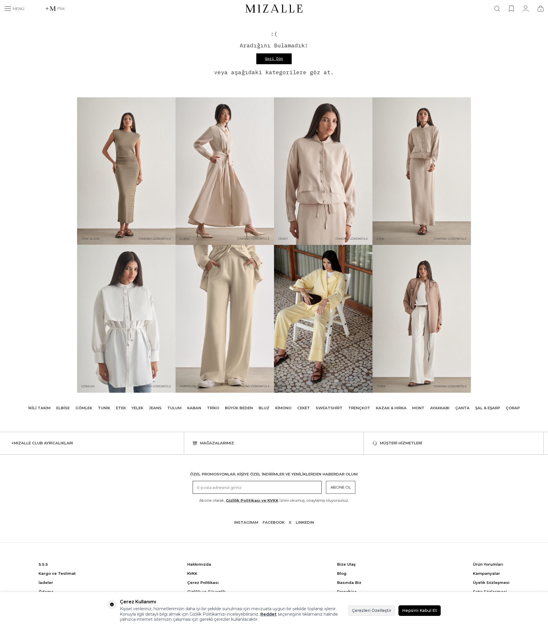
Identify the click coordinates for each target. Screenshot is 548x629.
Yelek (137, 408)
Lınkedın (305, 522)
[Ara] (497, 8)
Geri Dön (274, 58)
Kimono (283, 408)
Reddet (268, 614)
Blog (341, 573)
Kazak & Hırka (391, 408)
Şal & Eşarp (487, 408)
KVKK (192, 573)
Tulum (174, 408)
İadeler (46, 582)
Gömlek (83, 408)
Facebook (274, 522)
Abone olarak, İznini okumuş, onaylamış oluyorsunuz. (274, 500)
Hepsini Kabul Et (419, 610)
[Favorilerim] (511, 8)
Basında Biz (349, 582)
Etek (121, 408)
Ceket (303, 408)
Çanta (462, 408)
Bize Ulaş (346, 564)
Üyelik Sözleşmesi (491, 582)
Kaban (194, 408)
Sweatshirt (329, 408)
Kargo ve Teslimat (57, 573)
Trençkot (359, 408)
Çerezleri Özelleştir (371, 610)
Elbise (63, 408)
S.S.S (43, 564)
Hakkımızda (199, 564)
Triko (213, 408)
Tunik (104, 408)
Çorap (513, 408)
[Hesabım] (525, 8)
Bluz (264, 408)
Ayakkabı (440, 408)
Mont (418, 408)
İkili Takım (39, 408)
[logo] (274, 8)
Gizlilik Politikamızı (207, 614)
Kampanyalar (486, 573)
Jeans (155, 408)
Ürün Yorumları (488, 564)
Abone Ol (341, 487)
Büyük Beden (239, 408)
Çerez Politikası (203, 582)
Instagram (246, 522)
